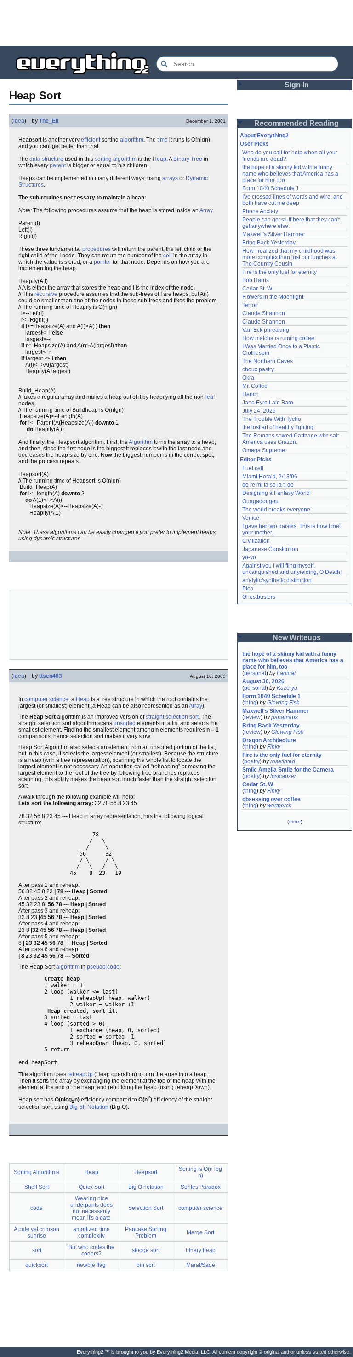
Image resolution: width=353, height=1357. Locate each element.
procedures (96, 249)
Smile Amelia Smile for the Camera (288, 770)
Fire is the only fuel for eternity (279, 272)
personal (255, 673)
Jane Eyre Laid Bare (267, 402)
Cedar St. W (257, 288)
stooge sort (145, 1250)
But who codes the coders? (91, 1250)
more (295, 821)
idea (18, 121)
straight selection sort (172, 717)
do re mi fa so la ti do (268, 485)
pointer (102, 262)
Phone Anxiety (260, 211)
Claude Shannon (263, 313)
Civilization (256, 541)
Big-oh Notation (88, 1107)
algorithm (131, 139)
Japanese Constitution (270, 549)
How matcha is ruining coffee (278, 338)
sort (36, 1250)
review (252, 717)
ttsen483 (50, 676)
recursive (45, 294)
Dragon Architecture (269, 740)
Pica (247, 588)
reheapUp (80, 1074)
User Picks (254, 144)
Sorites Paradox (201, 1187)
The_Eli (48, 121)
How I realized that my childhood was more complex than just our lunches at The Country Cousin (290, 257)
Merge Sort (200, 1232)
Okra (248, 378)
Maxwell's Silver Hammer (273, 234)
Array (205, 210)
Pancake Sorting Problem (145, 1232)
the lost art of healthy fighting (277, 427)
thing (250, 702)
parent (58, 165)
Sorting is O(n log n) (200, 1172)
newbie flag (91, 1265)
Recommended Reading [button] (296, 123)
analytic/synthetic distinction (277, 580)
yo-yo (249, 557)
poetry (252, 761)
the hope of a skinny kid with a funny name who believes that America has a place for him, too (291, 173)
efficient (90, 139)
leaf (210, 397)
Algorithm (141, 442)
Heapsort (145, 1172)
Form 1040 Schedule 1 (270, 188)
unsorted (125, 723)
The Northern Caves (267, 361)
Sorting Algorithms (36, 1172)
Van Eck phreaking (265, 330)
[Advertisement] (176, 23)
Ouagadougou (260, 501)
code (36, 1208)
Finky (273, 747)
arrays (170, 178)
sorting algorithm (116, 159)
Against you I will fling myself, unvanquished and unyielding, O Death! (292, 568)
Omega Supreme (263, 450)
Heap (159, 159)
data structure (46, 159)
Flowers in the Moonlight (272, 297)
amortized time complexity (91, 1232)
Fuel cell (252, 468)
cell (167, 255)
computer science (46, 699)
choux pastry (258, 369)
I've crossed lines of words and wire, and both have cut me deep (293, 199)
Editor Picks (256, 459)
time (162, 139)
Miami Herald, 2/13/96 (269, 476)
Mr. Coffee (255, 386)
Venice (250, 518)
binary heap (201, 1250)
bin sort (146, 1265)
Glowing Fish (283, 702)
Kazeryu (287, 688)
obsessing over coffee (271, 799)
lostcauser (283, 776)
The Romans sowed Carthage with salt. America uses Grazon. (291, 438)
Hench (250, 394)
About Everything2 (264, 135)
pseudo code (103, 967)
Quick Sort (91, 1187)
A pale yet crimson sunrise (36, 1232)
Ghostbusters (258, 597)
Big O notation (146, 1187)
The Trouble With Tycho (271, 419)
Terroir (250, 305)
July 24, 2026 (259, 411)
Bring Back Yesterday (269, 242)
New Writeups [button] (297, 638)
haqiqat (286, 673)
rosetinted (282, 761)
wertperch (279, 805)
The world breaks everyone (276, 509)
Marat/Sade (200, 1265)
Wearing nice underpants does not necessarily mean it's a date (91, 1208)
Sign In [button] (297, 85)
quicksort (36, 1265)
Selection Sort (145, 1208)
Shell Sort (36, 1187)
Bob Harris (255, 280)
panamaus (284, 717)
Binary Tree (187, 159)
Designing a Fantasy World (276, 493)
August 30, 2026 (263, 681)
